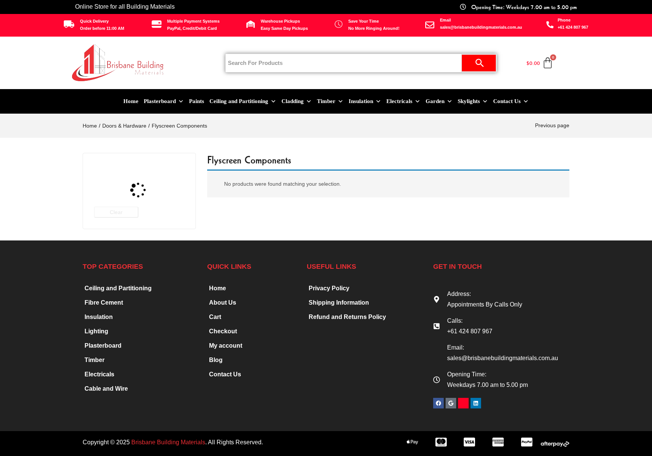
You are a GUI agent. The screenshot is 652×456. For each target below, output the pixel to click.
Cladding (292, 101)
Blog (216, 360)
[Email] (429, 24)
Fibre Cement (104, 302)
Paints (196, 101)
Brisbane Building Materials (168, 442)
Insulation (361, 101)
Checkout (223, 331)
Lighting (96, 331)
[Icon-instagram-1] (463, 403)
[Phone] (550, 24)
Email (445, 20)
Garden (435, 101)
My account (225, 345)
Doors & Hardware (124, 126)
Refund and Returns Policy (347, 317)
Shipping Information (339, 302)
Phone (564, 20)
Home (130, 101)
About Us (222, 302)
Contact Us (507, 101)
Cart (215, 317)
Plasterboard (160, 101)
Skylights (469, 101)
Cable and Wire (106, 388)
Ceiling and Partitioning (238, 101)
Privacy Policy (329, 288)
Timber (326, 101)
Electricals (399, 101)
